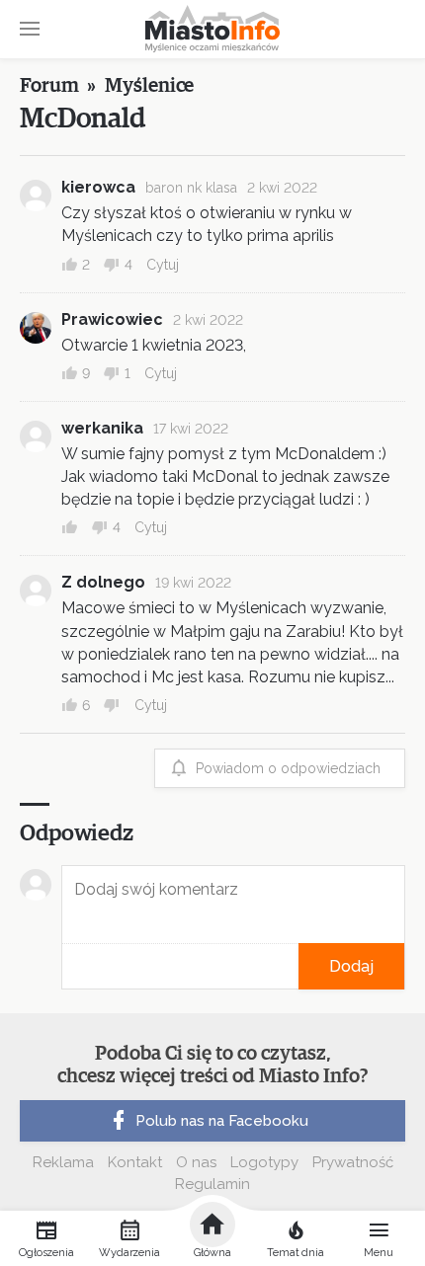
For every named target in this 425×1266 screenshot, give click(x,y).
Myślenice (149, 86)
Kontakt (135, 1162)
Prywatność (352, 1162)
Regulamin (212, 1184)
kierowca (98, 187)
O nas (196, 1162)
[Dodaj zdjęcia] (68, 966)
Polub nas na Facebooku (221, 1121)
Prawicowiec (112, 319)
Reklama (63, 1162)
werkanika (102, 428)
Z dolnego (103, 582)
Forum (49, 86)
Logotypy (264, 1162)
